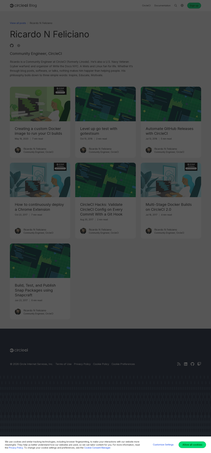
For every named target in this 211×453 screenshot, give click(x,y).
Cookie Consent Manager (97, 447)
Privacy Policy (16, 447)
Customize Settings (163, 444)
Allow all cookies (192, 444)
